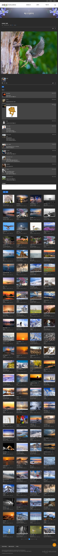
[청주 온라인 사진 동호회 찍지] (9, 5)
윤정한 (31, 232)
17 (6, 493)
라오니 (45, 287)
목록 (3, 86)
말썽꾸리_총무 (8, 134)
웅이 (44, 453)
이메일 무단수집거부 (11, 546)
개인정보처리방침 (4, 546)
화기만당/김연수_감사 (47, 508)
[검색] (55, 5)
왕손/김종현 (8, 93)
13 (20, 203)
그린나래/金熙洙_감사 (33, 425)
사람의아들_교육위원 (6, 218)
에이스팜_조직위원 (46, 218)
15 (20, 231)
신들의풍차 (8, 164)
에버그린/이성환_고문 (33, 246)
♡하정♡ (7, 169)
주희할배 (45, 232)
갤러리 (38, 4)
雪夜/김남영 (4, 453)
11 (49, 258)
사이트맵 (17, 546)
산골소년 (31, 522)
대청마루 (18, 218)
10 (49, 465)
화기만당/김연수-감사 (9, 176)
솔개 (7, 78)
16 (20, 493)
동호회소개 (28, 4)
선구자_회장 (8, 126)
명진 (3, 260)
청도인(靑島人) (46, 480)
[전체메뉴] (55, 7)
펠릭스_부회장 (8, 144)
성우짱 (7, 99)
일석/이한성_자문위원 (6, 508)
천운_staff (7, 150)
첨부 (55, 105)
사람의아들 (8, 104)
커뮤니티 (47, 4)
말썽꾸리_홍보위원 (5, 315)
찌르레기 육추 (5, 23)
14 (36, 203)
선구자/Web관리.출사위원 (6, 246)
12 (8, 217)
